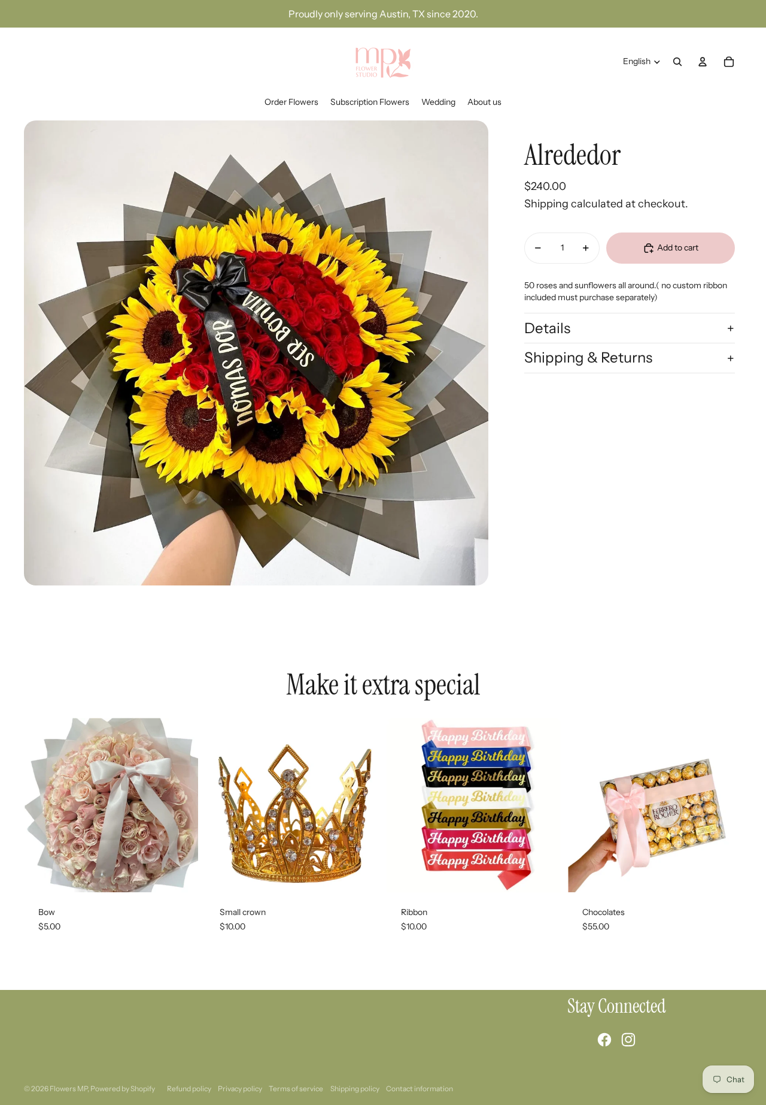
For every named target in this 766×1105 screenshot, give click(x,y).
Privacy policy (240, 1088)
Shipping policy (354, 1088)
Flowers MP (68, 1088)
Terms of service (296, 1088)
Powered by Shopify (122, 1088)
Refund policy (189, 1088)
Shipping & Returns (588, 357)
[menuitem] (291, 102)
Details (547, 328)
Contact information (419, 1088)
